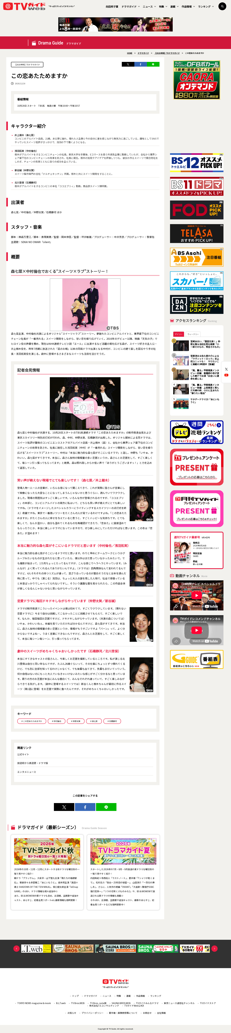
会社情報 (161, 1013)
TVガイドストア (208, 1003)
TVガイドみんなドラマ (147, 1003)
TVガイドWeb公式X (134, 1005)
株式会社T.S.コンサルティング (104, 1005)
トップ (75, 996)
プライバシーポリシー (93, 1013)
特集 (161, 6)
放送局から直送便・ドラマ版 (32, 763)
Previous (16, 948)
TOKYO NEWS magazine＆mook (34, 1003)
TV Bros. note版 (98, 1003)
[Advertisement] (196, 126)
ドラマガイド (129, 6)
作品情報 (187, 6)
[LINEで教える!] (153, 64)
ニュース (148, 6)
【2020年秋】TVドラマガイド (27, 64)
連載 (172, 6)
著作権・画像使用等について (123, 1013)
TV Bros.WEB (78, 1003)
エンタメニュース (26, 771)
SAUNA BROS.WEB (121, 1003)
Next (214, 948)
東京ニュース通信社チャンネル (179, 1003)
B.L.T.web (61, 1003)
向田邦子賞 (112, 6)
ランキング (204, 6)
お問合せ (147, 1013)
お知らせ (71, 1013)
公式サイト (23, 754)
